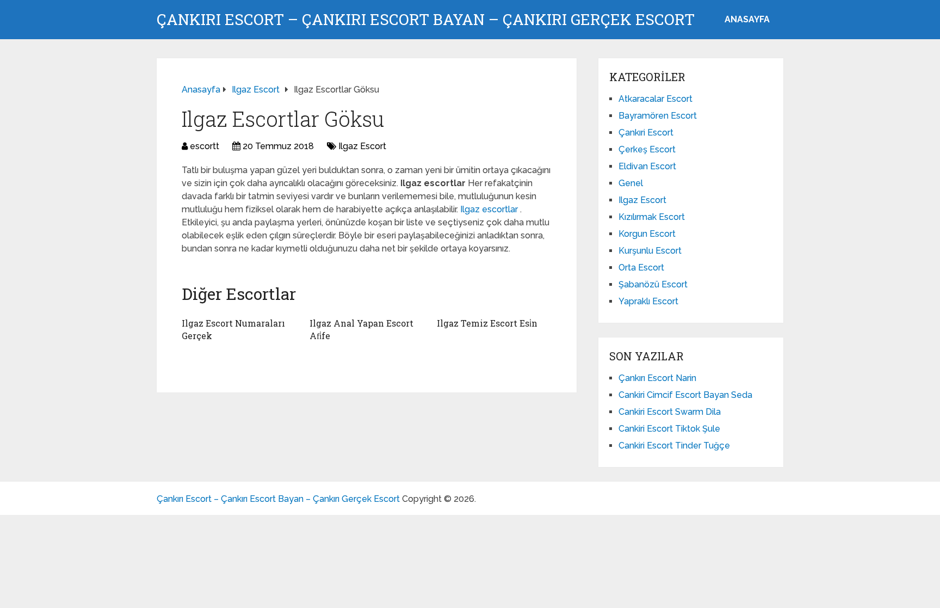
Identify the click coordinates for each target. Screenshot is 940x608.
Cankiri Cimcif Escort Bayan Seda (685, 395)
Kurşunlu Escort (650, 250)
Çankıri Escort (646, 132)
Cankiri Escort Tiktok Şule (669, 428)
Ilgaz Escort (362, 146)
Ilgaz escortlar (490, 209)
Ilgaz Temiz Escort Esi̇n (487, 323)
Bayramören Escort (658, 115)
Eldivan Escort (647, 166)
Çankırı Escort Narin (657, 378)
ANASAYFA (747, 19)
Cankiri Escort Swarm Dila (670, 412)
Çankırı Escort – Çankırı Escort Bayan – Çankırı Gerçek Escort (426, 19)
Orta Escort (641, 267)
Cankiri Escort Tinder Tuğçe (674, 445)
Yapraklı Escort (648, 301)
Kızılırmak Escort (652, 217)
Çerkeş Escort (647, 149)
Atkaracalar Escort (655, 99)
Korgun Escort (647, 234)
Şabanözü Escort (653, 284)
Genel (631, 183)
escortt (204, 146)
